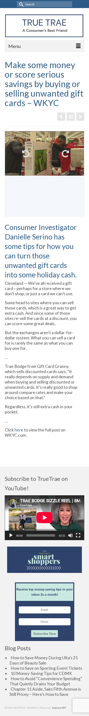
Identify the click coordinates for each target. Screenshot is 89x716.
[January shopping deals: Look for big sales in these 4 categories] (80, 116)
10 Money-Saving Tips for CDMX (41, 673)
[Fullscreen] (78, 535)
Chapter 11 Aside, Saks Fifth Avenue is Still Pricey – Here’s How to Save (45, 692)
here (18, 429)
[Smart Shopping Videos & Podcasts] (71, 116)
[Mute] (70, 535)
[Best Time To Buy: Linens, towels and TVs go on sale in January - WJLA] (61, 116)
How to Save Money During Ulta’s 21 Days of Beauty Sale (43, 660)
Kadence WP (59, 707)
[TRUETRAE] (44, 25)
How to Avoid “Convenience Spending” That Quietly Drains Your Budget (45, 681)
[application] (44, 517)
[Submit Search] (20, 4)
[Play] (11, 535)
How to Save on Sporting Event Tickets (46, 668)
